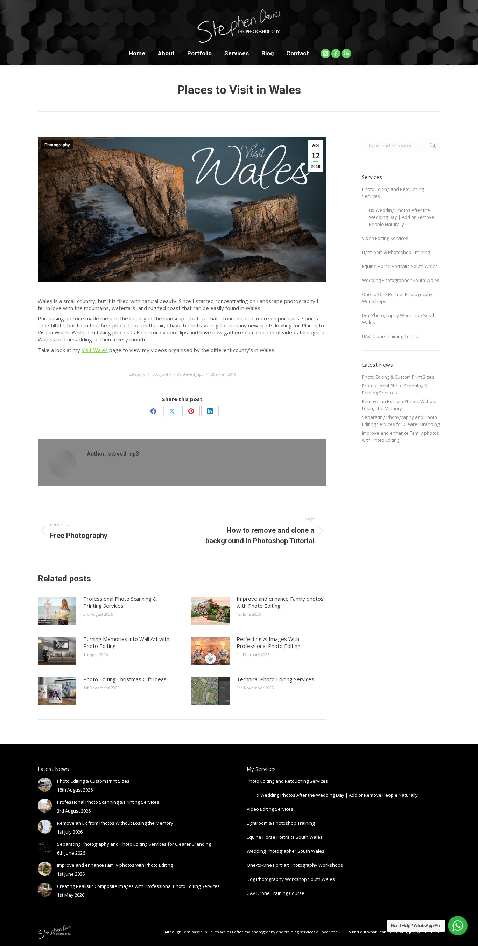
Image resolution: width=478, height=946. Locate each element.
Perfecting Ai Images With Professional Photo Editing (269, 642)
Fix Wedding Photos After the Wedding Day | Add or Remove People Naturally (401, 217)
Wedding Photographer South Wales (401, 280)
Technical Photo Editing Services (275, 679)
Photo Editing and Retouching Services (393, 192)
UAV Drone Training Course (391, 336)
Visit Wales (95, 349)
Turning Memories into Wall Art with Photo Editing (126, 642)
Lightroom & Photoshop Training (396, 252)
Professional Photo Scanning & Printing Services (120, 602)
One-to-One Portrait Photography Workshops (397, 297)
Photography (57, 145)
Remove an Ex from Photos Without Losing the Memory (399, 405)
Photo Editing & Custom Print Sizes (398, 377)
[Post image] (57, 611)
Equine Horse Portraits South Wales (400, 266)
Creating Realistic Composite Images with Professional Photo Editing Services (138, 886)
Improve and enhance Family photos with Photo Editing (280, 602)
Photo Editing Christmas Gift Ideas (125, 679)
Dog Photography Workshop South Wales (399, 318)
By (190, 374)
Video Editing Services (385, 238)
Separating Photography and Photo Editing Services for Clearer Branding (401, 420)
